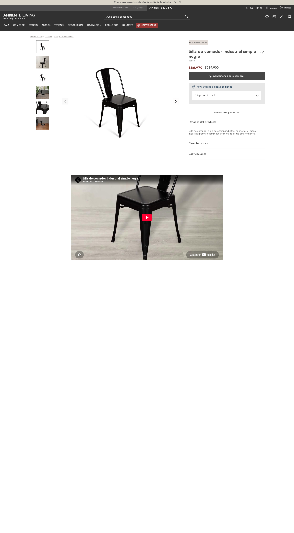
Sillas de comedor (66, 37)
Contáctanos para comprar (228, 76)
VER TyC (177, 2)
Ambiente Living (36, 37)
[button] (120, 101)
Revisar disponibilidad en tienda (214, 87)
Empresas (273, 8)
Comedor (48, 37)
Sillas (56, 37)
